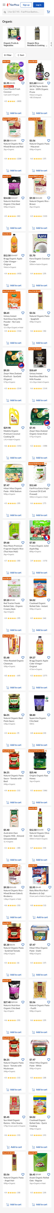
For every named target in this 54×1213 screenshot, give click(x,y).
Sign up (26, 5)
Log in (38, 5)
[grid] (27, 37)
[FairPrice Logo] (13, 5)
